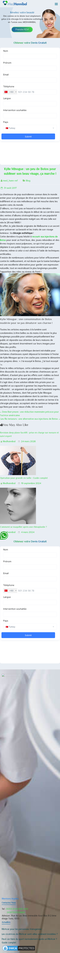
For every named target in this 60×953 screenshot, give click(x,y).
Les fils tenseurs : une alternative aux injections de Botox (30, 418)
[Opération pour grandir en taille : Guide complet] (18, 447)
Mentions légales (10, 898)
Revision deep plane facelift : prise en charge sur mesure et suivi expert (29, 434)
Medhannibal (9, 441)
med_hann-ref (10, 180)
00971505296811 (16, 912)
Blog (28, 180)
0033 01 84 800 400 (17, 908)
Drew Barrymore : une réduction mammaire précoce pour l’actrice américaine (29, 413)
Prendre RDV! (22, 29)
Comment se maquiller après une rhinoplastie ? (23, 527)
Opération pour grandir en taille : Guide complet (24, 478)
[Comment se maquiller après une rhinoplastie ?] (18, 489)
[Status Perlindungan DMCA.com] (19, 946)
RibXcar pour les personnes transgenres (22, 928)
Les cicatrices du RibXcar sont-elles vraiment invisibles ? (30, 933)
